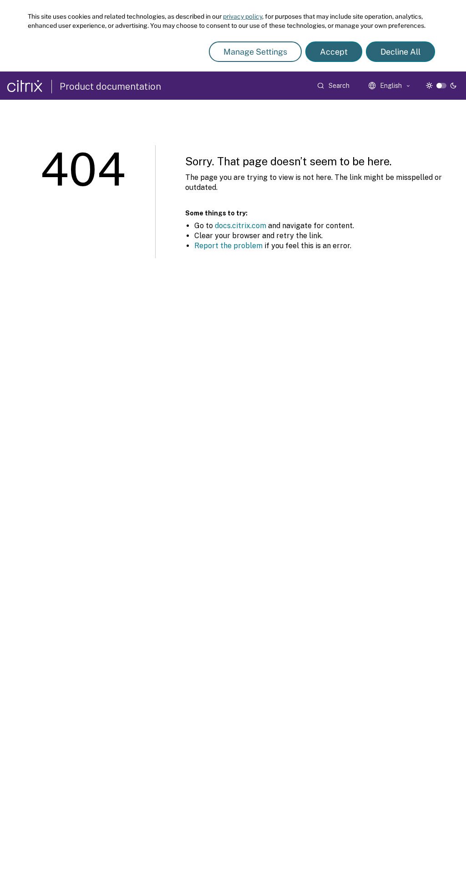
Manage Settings (255, 51)
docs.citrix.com (240, 225)
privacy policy (242, 16)
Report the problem (228, 245)
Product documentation (110, 86)
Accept (334, 51)
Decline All (400, 51)
